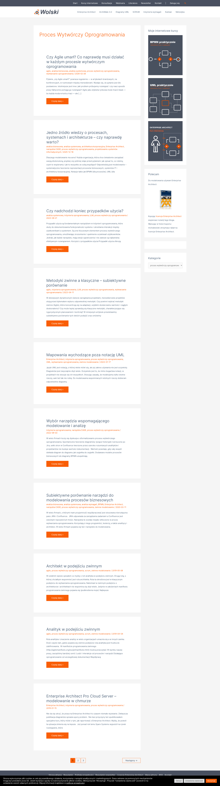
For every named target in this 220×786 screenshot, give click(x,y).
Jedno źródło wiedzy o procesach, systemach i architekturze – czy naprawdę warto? (84, 137)
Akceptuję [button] (211, 781)
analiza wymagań (89, 504)
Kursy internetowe (89, 3)
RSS (161, 775)
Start (75, 3)
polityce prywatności (75, 783)
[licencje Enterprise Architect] (165, 200)
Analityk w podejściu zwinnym (73, 629)
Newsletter (146, 3)
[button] (185, 3)
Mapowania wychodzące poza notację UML (85, 354)
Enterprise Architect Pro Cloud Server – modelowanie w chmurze (81, 698)
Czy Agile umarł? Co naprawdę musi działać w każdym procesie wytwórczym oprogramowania (85, 62)
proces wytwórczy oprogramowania (103, 71)
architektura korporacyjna (93, 146)
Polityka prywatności (84, 775)
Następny (131, 760)
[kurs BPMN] (165, 55)
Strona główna (55, 775)
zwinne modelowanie (89, 362)
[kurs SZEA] (165, 141)
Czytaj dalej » (58, 100)
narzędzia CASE (53, 149)
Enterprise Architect (115, 146)
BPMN (101, 504)
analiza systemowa (77, 71)
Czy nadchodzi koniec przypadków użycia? (84, 211)
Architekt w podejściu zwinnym (74, 566)
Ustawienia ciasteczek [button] (194, 781)
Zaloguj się (175, 3)
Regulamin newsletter (105, 775)
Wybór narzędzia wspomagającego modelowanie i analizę (77, 423)
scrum (87, 570)
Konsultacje (107, 3)
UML (48, 362)
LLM (91, 215)
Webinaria (120, 3)
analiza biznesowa (60, 71)
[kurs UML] (165, 98)
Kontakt (158, 3)
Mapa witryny (151, 775)
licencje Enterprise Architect (168, 216)
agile (48, 71)
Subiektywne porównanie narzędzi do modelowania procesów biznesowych (80, 497)
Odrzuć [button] (179, 781)
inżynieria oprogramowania (76, 215)
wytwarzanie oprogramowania (59, 73)
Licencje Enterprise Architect (130, 775)
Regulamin (68, 775)
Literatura (133, 3)
